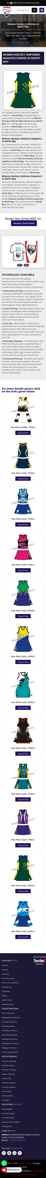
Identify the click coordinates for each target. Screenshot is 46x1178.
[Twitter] (9, 1153)
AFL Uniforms (8, 1013)
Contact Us (7, 987)
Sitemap (6, 991)
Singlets (5, 1100)
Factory (5, 974)
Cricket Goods (8, 1113)
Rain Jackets (7, 1096)
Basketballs (7, 1109)
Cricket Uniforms (9, 1022)
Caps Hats (6, 1078)
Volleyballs (7, 1126)
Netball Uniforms (9, 1039)
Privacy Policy (8, 978)
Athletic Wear (8, 1065)
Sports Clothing (9, 1061)
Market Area (7, 1004)
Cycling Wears (8, 1026)
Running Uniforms (10, 1052)
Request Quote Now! (23, 223)
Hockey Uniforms (10, 1030)
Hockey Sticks (8, 1118)
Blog (4, 995)
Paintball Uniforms (10, 1043)
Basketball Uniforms (11, 1017)
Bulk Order (7, 1000)
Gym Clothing (8, 1074)
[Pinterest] (20, 1153)
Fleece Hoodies (9, 1083)
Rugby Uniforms (9, 1048)
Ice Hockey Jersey (9, 1035)
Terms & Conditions (10, 982)
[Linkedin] (14, 1153)
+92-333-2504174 (17, 1140)
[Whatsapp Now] (4, 1163)
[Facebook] (4, 1153)
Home (5, 965)
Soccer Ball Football (10, 1122)
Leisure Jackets (8, 1087)
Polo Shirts (7, 1091)
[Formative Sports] (7, 12)
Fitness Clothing (9, 1070)
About (5, 969)
